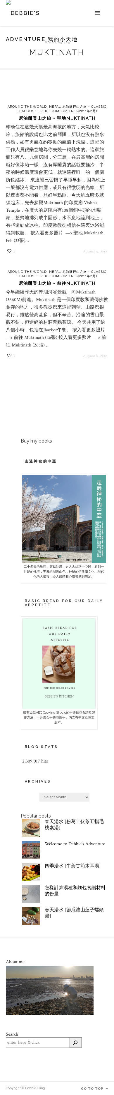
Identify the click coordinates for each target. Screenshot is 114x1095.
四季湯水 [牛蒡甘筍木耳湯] (73, 866)
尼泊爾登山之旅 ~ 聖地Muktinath (57, 118)
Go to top (93, 1089)
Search (12, 1034)
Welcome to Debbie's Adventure (75, 844)
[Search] (75, 1043)
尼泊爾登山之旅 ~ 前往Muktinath (57, 283)
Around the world (27, 107)
